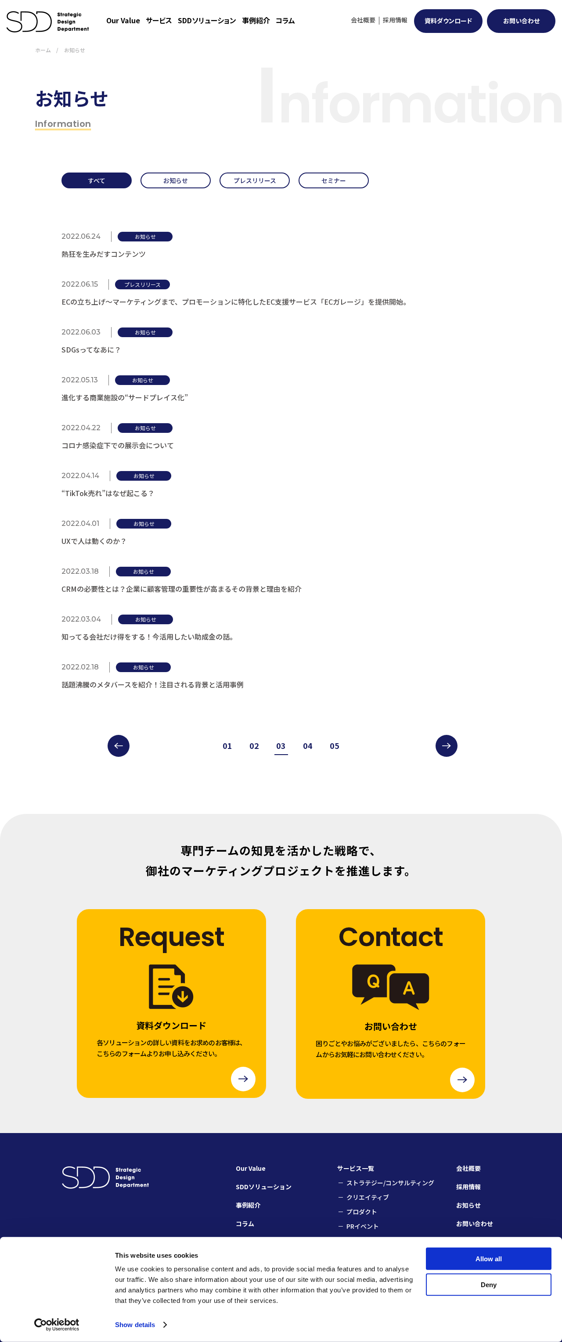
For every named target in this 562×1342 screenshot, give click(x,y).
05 (334, 745)
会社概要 (363, 19)
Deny (489, 1284)
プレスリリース (255, 180)
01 (227, 745)
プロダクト (361, 1211)
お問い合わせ (521, 20)
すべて (96, 180)
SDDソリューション (207, 20)
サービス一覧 (355, 1168)
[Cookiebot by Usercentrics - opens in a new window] (56, 1324)
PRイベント (362, 1226)
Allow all (489, 1259)
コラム (285, 20)
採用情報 (395, 19)
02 (254, 745)
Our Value (123, 20)
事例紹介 (256, 20)
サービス (159, 20)
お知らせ (175, 180)
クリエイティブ (367, 1197)
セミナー (333, 180)
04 (308, 745)
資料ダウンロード (448, 20)
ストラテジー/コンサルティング (390, 1182)
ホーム (43, 50)
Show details (135, 1324)
